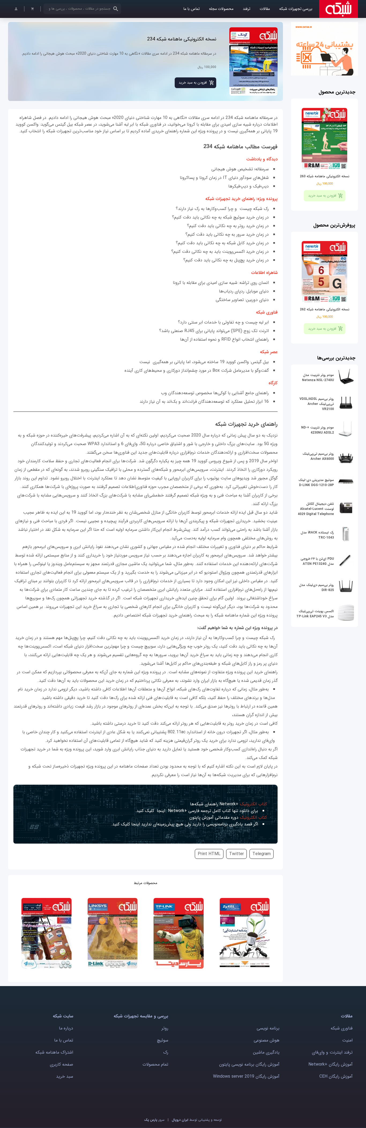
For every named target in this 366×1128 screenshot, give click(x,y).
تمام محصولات (155, 1064)
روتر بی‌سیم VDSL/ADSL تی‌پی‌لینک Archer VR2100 (317, 404)
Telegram (261, 854)
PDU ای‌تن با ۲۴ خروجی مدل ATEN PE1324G (317, 561)
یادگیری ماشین (266, 1052)
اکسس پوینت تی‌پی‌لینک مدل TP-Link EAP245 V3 (315, 614)
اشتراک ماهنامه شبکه (54, 1052)
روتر (165, 1028)
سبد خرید (64, 1076)
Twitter (236, 854)
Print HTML (209, 854)
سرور (154, 1119)
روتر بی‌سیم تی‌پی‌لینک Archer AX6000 (318, 456)
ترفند (246, 9)
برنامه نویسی (268, 1028)
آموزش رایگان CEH (336, 1076)
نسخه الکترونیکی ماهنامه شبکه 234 (181, 39)
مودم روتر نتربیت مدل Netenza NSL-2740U (318, 378)
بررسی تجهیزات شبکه (295, 9)
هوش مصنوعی (266, 1040)
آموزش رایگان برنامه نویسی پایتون (249, 1064)
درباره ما (66, 1028)
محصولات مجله (221, 9)
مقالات (265, 9)
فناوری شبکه (342, 1028)
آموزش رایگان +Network (330, 1064)
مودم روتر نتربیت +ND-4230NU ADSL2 (317, 430)
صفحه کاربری (61, 1064)
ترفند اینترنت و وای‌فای (332, 1052)
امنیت (347, 1040)
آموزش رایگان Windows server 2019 (246, 1076)
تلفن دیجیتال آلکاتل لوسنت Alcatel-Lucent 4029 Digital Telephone (316, 509)
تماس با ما (191, 9)
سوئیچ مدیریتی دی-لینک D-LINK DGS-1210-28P (316, 482)
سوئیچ (162, 1040)
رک (165, 1052)
